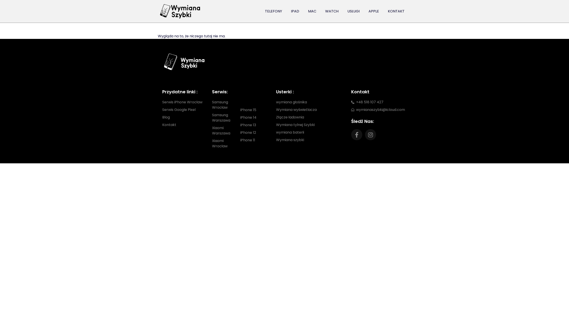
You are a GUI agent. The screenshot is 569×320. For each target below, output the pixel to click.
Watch (332, 11)
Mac (312, 11)
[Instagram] (370, 134)
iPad (295, 11)
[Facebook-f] (356, 134)
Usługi (353, 11)
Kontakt (396, 11)
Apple (374, 11)
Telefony (273, 11)
